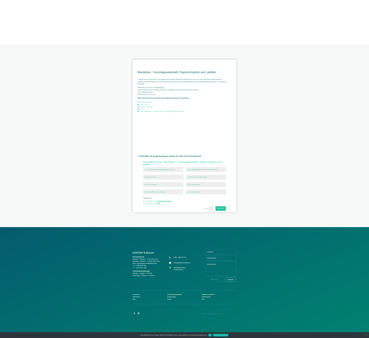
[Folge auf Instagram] (138, 313)
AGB (158, 203)
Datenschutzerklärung (164, 201)
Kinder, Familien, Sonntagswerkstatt (164, 111)
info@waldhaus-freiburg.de (182, 263)
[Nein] (367, 335)
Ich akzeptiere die (158, 201)
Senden (230, 280)
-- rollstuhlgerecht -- (146, 111)
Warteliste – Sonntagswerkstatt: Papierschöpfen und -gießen (183, 163)
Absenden (220, 208)
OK (210, 335)
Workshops (180, 111)
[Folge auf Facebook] (134, 313)
